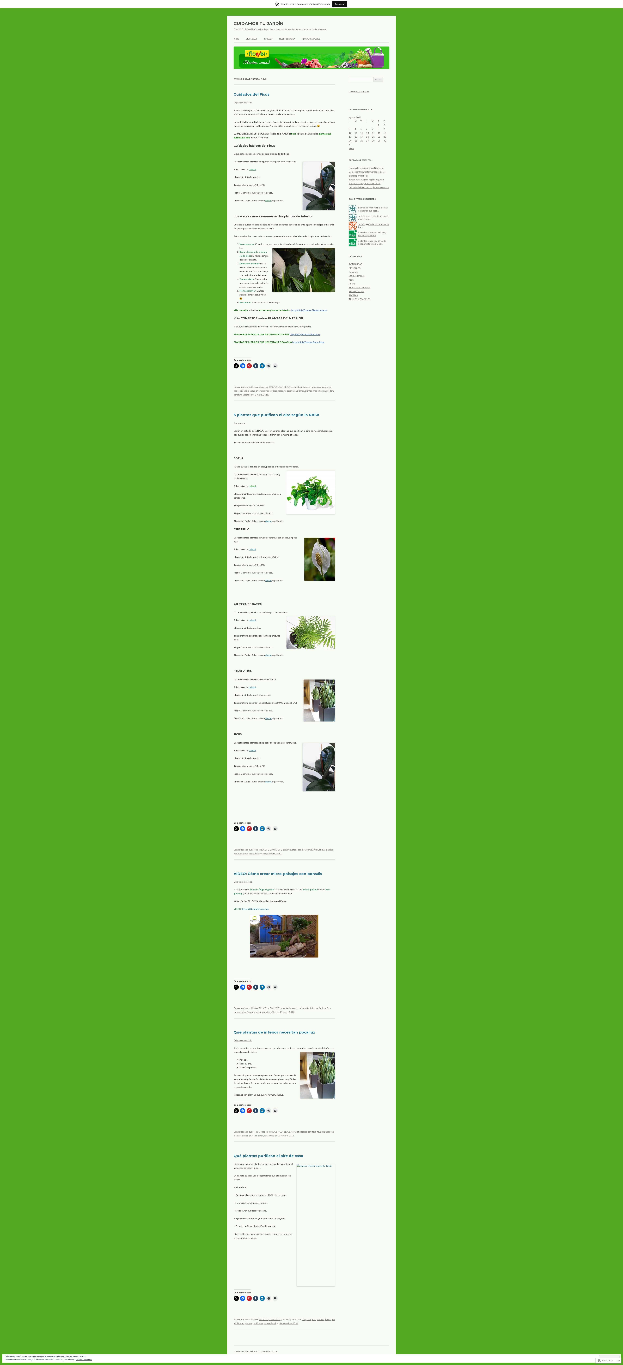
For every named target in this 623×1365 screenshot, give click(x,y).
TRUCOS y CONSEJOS (279, 387)
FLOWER (268, 39)
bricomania (315, 1008)
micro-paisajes (263, 1012)
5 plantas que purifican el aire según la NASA (276, 415)
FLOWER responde (311, 39)
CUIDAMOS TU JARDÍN (258, 23)
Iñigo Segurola (248, 1012)
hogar (328, 1319)
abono (268, 200)
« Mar (351, 148)
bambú (309, 849)
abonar (315, 387)
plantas (300, 391)
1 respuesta (239, 423)
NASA (322, 849)
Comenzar (340, 4)
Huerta (352, 283)
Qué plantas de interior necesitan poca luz (274, 1032)
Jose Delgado (364, 216)
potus (236, 853)
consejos (323, 387)
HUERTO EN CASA (287, 39)
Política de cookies (84, 1359)
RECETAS (353, 295)
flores (280, 391)
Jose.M (361, 224)
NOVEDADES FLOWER (359, 287)
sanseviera (269, 1135)
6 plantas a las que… (367, 232)
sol (327, 391)
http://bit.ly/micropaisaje (255, 909)
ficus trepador (323, 1131)
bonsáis (305, 1008)
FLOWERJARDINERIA (359, 92)
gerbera (320, 1319)
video (273, 1012)
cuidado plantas (247, 391)
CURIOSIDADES (356, 276)
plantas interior (312, 391)
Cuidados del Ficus (251, 94)
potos (260, 1135)
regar (322, 391)
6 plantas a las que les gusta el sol (364, 183)
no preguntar (290, 391)
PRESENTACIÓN (356, 291)
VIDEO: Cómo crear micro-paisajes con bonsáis (278, 874)
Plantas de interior (367, 207)
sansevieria (254, 853)
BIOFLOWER (251, 39)
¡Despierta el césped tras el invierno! (366, 168)
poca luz (253, 1135)
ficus (275, 391)
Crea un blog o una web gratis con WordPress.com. (255, 1351)
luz (332, 1131)
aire (303, 849)
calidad (252, 169)
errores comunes (264, 391)
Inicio (236, 39)
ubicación (247, 394)
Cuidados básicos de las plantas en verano (369, 187)
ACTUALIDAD (355, 264)
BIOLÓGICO (355, 268)
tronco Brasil (270, 1323)
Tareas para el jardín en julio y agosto (366, 179)
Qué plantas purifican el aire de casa (268, 1156)
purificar (244, 853)
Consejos (263, 387)
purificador (258, 1323)
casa (308, 1319)
